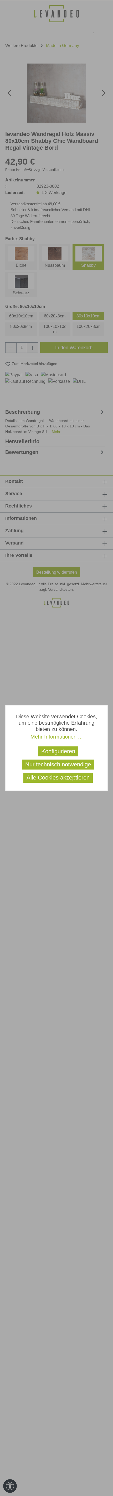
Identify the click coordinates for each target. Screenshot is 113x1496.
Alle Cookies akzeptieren (58, 777)
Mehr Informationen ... (56, 737)
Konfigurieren (58, 751)
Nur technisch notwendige (58, 764)
